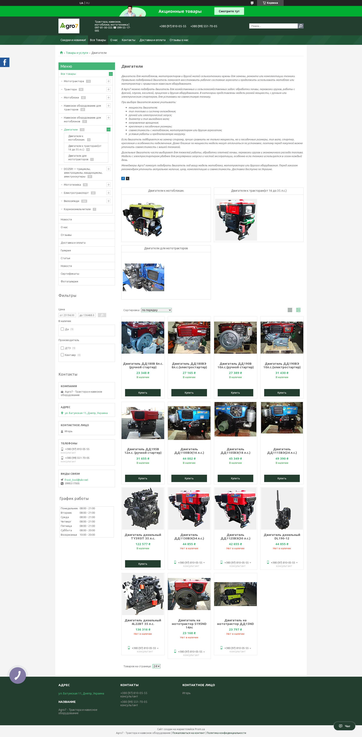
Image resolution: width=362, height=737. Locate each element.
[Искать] (301, 25)
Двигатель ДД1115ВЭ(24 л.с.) (282, 450)
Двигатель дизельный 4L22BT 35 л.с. (143, 622)
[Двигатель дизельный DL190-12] (281, 509)
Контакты (128, 40)
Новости (66, 219)
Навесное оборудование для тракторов (82, 107)
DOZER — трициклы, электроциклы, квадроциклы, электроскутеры (83, 172)
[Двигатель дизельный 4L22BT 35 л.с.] (143, 594)
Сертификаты (70, 273)
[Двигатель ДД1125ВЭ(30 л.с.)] (235, 509)
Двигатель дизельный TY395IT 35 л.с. (143, 536)
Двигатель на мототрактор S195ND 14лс (189, 623)
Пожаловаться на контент (188, 733)
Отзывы (66, 234)
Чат (347, 726)
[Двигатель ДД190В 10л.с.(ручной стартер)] (235, 337)
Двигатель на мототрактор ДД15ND (235, 622)
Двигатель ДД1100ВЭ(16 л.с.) (189, 450)
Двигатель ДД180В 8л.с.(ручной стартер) (143, 365)
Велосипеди (71, 200)
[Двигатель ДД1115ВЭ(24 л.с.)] (281, 423)
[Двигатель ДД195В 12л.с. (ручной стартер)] (143, 423)
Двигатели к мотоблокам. (166, 190)
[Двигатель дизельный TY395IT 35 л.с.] (143, 509)
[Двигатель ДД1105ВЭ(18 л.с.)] (235, 423)
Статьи (65, 258)
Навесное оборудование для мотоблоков (82, 119)
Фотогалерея (69, 281)
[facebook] (123, 179)
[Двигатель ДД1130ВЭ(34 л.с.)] (189, 509)
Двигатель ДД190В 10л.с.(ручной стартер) (235, 365)
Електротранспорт (76, 192)
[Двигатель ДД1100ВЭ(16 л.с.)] (189, 423)
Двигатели (71, 129)
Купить (142, 392)
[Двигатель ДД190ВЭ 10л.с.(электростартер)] (281, 337)
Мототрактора (74, 81)
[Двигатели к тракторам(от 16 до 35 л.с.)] (236, 220)
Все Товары (98, 40)
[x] (127, 179)
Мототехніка (72, 184)
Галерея (66, 250)
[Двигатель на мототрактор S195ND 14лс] (189, 594)
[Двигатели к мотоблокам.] (143, 220)
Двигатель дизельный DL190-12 (282, 536)
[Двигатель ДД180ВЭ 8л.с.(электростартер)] (189, 337)
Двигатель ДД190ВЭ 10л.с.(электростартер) (282, 365)
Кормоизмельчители (77, 209)
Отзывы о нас (179, 40)
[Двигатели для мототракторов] (143, 277)
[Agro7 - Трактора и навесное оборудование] (74, 26)
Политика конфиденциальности (226, 733)
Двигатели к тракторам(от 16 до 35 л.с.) (259, 190)
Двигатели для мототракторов (166, 248)
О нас (114, 40)
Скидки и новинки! (73, 40)
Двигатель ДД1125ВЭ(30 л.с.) (235, 536)
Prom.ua (200, 729)
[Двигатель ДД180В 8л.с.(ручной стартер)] (143, 337)
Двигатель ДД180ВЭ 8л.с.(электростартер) (189, 365)
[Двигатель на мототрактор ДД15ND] (235, 594)
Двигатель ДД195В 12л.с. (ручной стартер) (143, 450)
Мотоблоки (71, 97)
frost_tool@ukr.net (76, 479)
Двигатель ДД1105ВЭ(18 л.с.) (235, 450)
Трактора (70, 89)
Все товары (68, 73)
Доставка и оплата (152, 40)
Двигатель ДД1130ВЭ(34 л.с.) (189, 536)
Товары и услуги (77, 52)
